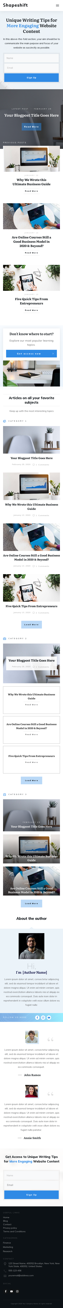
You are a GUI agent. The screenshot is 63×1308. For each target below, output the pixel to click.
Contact (7, 1224)
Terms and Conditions (14, 1231)
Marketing (8, 1247)
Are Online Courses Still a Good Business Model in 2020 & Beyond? (31, 241)
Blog (5, 1221)
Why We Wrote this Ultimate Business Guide (31, 181)
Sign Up (31, 77)
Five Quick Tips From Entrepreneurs (31, 300)
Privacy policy (10, 1228)
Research (7, 1251)
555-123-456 (14, 1270)
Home (6, 1217)
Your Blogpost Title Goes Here (31, 115)
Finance (7, 1242)
